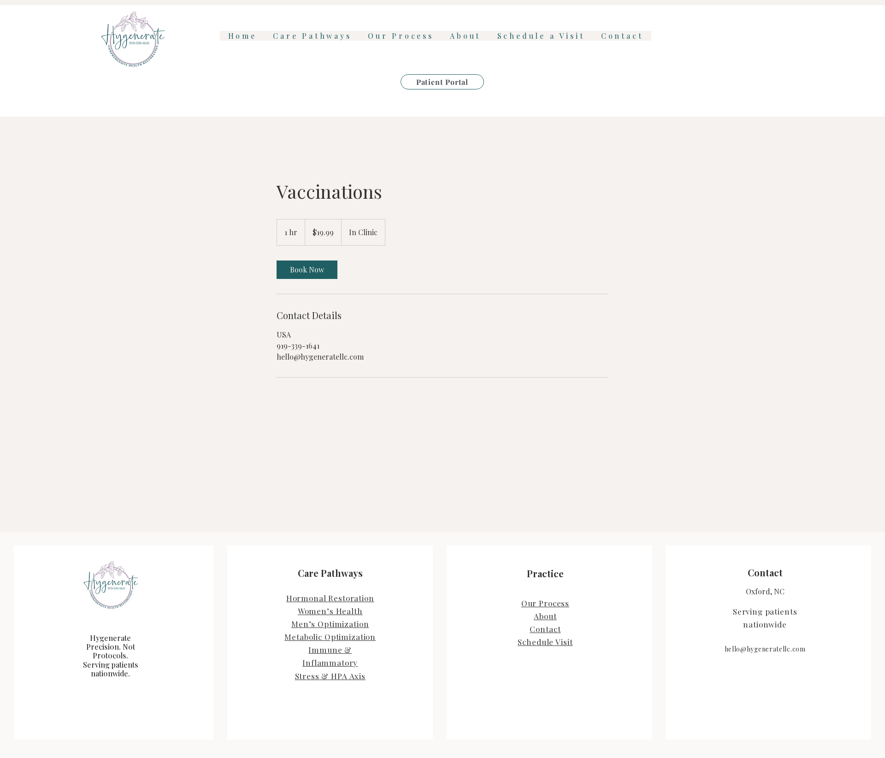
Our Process (545, 603)
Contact (545, 629)
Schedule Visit (545, 642)
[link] (307, 270)
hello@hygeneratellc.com (765, 649)
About (545, 616)
